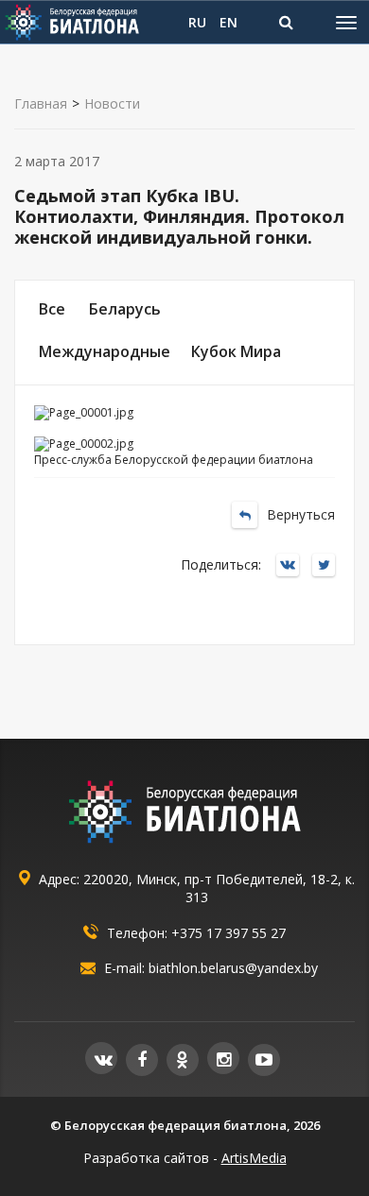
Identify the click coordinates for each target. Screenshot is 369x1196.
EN (228, 22)
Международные (104, 351)
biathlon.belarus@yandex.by (233, 968)
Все (52, 309)
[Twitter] (328, 566)
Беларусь (125, 309)
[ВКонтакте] (292, 566)
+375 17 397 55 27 (228, 933)
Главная (40, 103)
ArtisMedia (254, 1158)
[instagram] (223, 1058)
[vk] (101, 1058)
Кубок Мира (236, 351)
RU (197, 22)
